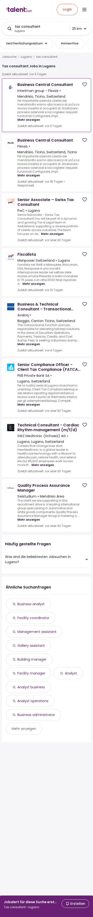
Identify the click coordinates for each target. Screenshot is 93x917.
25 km (77, 28)
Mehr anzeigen (28, 120)
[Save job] (84, 84)
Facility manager (31, 673)
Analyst (71, 673)
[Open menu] (84, 9)
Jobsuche (9, 56)
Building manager (31, 659)
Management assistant (36, 631)
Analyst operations (32, 701)
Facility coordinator (33, 617)
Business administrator (36, 714)
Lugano (26, 56)
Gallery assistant (31, 645)
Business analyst (31, 604)
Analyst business (31, 687)
